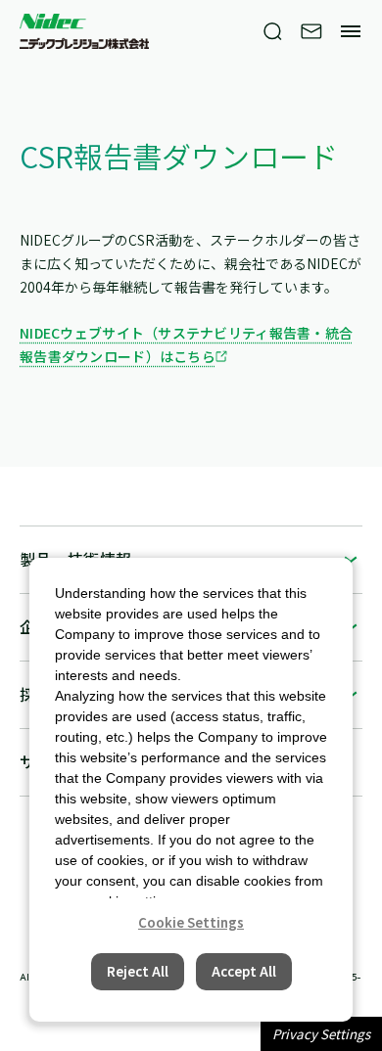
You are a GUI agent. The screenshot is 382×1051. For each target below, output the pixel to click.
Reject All (137, 971)
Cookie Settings (191, 922)
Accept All (244, 971)
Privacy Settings (321, 1034)
